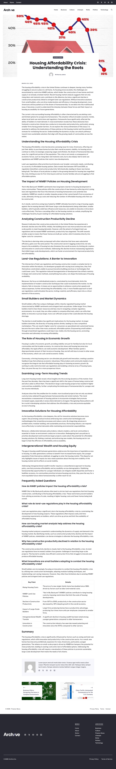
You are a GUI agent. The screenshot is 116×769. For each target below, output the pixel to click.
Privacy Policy (94, 709)
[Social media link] (98, 2)
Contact (18, 2)
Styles (12, 2)
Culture (72, 10)
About (6, 2)
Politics (95, 10)
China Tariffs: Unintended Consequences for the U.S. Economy (84, 692)
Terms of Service (106, 759)
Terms (102, 709)
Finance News (58, 57)
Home (56, 10)
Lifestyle (80, 10)
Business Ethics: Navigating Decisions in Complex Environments (31, 692)
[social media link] (39, 670)
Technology (104, 10)
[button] (111, 10)
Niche (88, 10)
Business (64, 10)
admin (64, 74)
